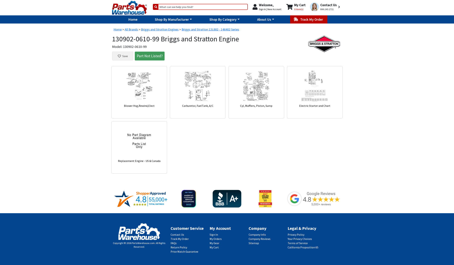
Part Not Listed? (150, 55)
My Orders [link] (216, 239)
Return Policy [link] (179, 247)
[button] (325, 7)
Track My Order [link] (180, 239)
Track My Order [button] (312, 19)
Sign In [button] (262, 9)
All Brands (131, 29)
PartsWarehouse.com (143, 243)
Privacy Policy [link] (296, 234)
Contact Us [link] (177, 234)
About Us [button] (264, 19)
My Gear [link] (214, 243)
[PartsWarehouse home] (129, 6)
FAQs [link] (174, 243)
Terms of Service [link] (298, 243)
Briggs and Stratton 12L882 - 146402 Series (210, 29)
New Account (274, 9)
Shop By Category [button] (223, 19)
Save (125, 56)
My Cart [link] (214, 247)
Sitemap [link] (254, 243)
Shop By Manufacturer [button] (172, 19)
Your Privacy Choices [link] (300, 239)
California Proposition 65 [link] (303, 247)
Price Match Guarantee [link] (184, 251)
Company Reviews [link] (259, 239)
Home (132, 19)
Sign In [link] (214, 234)
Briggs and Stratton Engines (160, 29)
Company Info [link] (257, 234)
